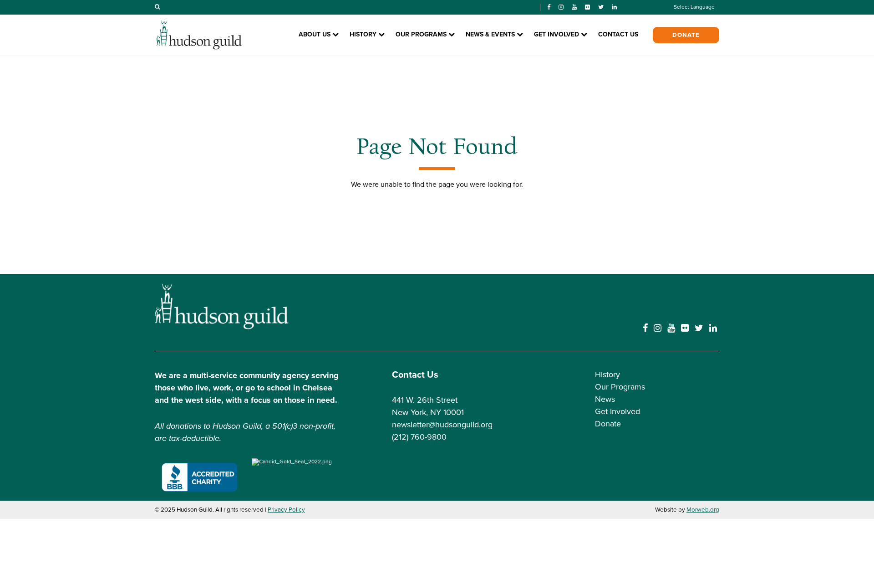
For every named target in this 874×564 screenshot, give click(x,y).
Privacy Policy (286, 509)
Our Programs (620, 387)
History (607, 374)
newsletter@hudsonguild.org (442, 425)
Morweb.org (702, 509)
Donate (686, 35)
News (605, 399)
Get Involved (617, 411)
